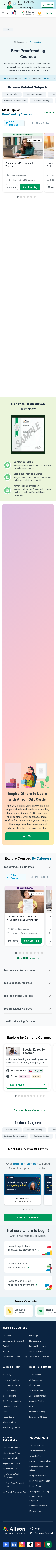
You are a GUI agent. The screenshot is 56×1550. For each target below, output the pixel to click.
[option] (23, 164)
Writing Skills (11, 94)
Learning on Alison (11, 1406)
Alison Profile (35, 1456)
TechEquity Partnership (39, 1491)
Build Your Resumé (11, 1448)
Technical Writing (41, 100)
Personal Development (39, 1346)
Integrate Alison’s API (38, 1476)
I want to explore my (21, 1283)
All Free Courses (36, 1391)
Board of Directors (11, 1380)
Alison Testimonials (37, 1396)
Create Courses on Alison (40, 1461)
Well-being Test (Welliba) (12, 1476)
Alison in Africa (9, 1422)
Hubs (31, 1406)
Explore (3, 13)
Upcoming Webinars (38, 1506)
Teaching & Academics (39, 1357)
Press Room (8, 1417)
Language (33, 1336)
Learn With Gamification (39, 1481)
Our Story (7, 1375)
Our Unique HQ (9, 1391)
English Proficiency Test (16, 1492)
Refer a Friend (35, 1486)
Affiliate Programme (37, 1451)
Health (6, 1351)
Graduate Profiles (36, 1401)
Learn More (27, 836)
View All (47, 112)
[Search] (6, 11)
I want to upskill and (22, 1248)
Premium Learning (37, 1412)
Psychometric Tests (11, 1463)
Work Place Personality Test (16, 1485)
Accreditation (35, 1375)
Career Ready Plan (11, 1458)
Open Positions (9, 1396)
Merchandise (35, 1511)
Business (7, 1336)
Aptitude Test (11, 1469)
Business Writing (34, 94)
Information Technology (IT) (15, 1357)
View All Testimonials (28, 1217)
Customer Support (44, 1533)
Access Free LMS (36, 1445)
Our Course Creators (12, 1401)
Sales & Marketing (37, 1351)
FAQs (37, 1528)
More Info (12, 187)
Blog (5, 1412)
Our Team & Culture (11, 1385)
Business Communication (15, 100)
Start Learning (30, 187)
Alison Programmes (11, 1427)
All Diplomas (34, 1385)
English (6, 1346)
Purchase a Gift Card (38, 1417)
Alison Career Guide (11, 1453)
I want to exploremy (17, 1265)
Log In (49, 13)
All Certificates (35, 1380)
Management (35, 1341)
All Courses (19, 42)
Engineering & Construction (15, 1341)
